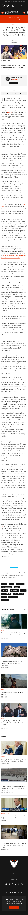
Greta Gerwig (14, 590)
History (23, 590)
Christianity (20, 584)
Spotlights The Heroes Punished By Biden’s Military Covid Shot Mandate (12, 723)
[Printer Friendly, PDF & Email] (24, 93)
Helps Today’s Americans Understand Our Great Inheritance (11, 663)
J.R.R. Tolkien (6, 593)
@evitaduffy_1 (15, 79)
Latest (3, 736)
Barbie (4, 584)
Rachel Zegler (13, 597)
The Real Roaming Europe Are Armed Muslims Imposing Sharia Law (13, 634)
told (2, 526)
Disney (16, 587)
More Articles (13, 83)
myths (4, 597)
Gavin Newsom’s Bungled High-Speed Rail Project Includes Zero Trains (13, 817)
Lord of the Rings (18, 593)
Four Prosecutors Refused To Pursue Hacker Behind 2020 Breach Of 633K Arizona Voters (13, 845)
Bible (11, 584)
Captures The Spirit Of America (12, 693)
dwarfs (9, 112)
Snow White (5, 600)
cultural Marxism (7, 587)
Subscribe (14, 907)
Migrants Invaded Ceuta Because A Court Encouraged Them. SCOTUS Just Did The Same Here (12, 788)
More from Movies (7, 610)
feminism (5, 590)
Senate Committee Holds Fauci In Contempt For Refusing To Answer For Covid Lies (13, 760)
